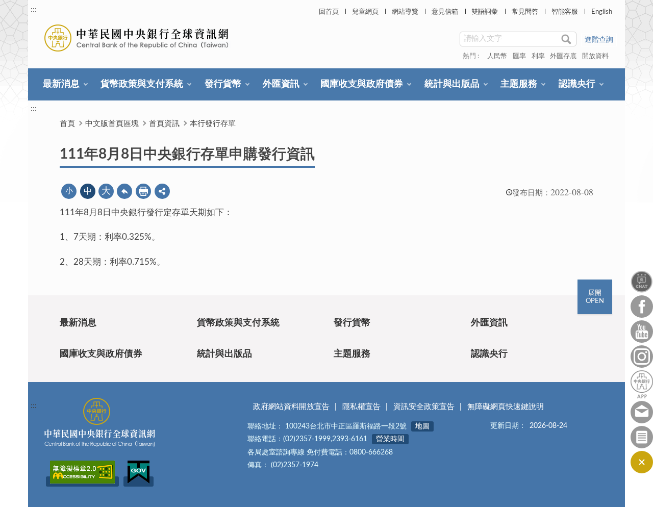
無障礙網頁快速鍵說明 (505, 407)
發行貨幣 (223, 84)
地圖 (422, 426)
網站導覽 (405, 12)
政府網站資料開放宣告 (291, 407)
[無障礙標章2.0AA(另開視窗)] (82, 481)
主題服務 (518, 84)
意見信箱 (445, 12)
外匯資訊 (281, 84)
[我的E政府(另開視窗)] (138, 481)
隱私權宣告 (361, 407)
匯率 (519, 56)
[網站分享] (162, 191)
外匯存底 (563, 56)
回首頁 (329, 12)
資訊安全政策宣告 (424, 407)
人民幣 (497, 56)
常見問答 (525, 12)
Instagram (642, 356)
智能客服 (564, 12)
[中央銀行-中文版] (137, 38)
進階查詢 (599, 39)
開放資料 (595, 56)
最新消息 (61, 84)
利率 (538, 56)
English (601, 12)
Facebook (642, 306)
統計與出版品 (452, 84)
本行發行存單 (213, 124)
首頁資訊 (164, 124)
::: (34, 10)
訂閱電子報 (642, 437)
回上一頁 (124, 191)
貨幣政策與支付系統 (142, 84)
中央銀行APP (642, 384)
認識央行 (577, 84)
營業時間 (390, 439)
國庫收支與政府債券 (361, 84)
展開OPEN (595, 297)
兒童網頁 (365, 12)
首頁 (67, 124)
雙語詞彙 (484, 12)
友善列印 (143, 191)
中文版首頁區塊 (112, 124)
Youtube (642, 331)
